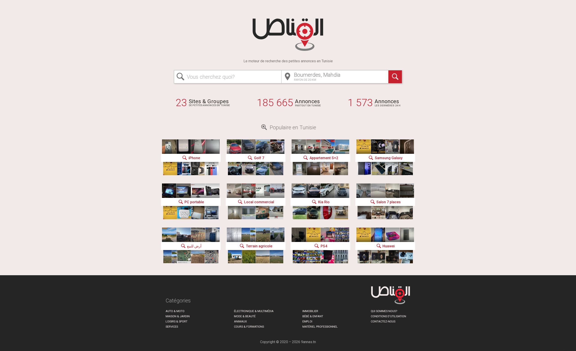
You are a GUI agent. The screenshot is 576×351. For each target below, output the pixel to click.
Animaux (240, 321)
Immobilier (310, 311)
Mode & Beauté (245, 316)
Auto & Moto (175, 311)
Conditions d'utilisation (388, 316)
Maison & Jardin (178, 316)
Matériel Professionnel (320, 326)
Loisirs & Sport (176, 321)
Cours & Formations (249, 326)
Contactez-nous (383, 321)
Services (172, 326)
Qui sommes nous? (384, 311)
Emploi (307, 321)
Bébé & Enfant (312, 316)
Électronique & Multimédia (254, 311)
